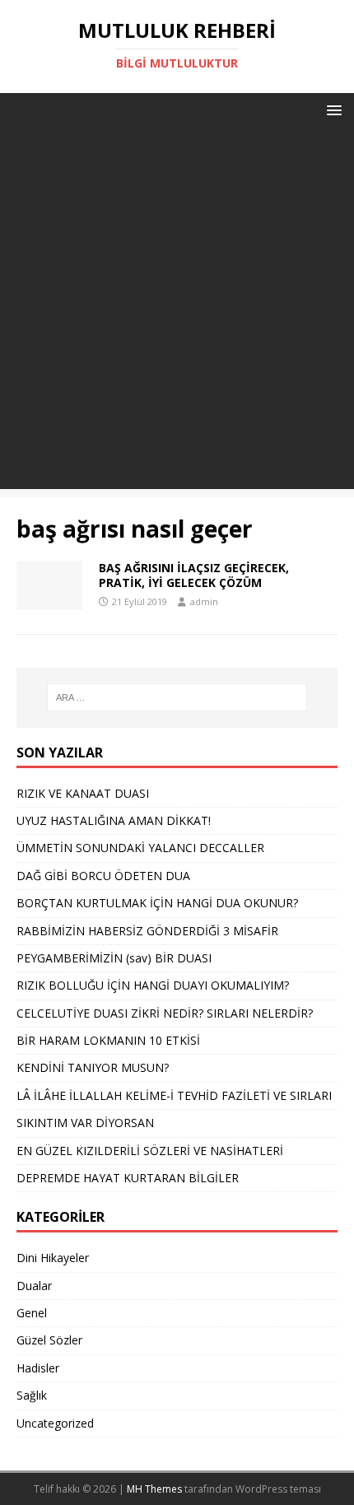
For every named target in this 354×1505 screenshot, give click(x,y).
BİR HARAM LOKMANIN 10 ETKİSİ (108, 1040)
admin (204, 601)
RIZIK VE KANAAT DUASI (82, 793)
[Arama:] (177, 697)
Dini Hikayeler (52, 1257)
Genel (31, 1313)
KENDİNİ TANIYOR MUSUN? (92, 1067)
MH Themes (154, 1489)
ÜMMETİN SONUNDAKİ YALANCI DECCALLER (140, 847)
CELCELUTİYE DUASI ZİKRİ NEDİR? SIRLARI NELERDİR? (164, 1013)
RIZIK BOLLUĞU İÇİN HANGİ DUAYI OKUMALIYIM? (152, 985)
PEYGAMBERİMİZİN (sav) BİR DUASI (114, 958)
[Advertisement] (177, 312)
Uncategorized (55, 1423)
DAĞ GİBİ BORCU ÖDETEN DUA (103, 875)
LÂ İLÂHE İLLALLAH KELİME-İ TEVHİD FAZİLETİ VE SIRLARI (174, 1095)
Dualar (34, 1285)
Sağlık (31, 1395)
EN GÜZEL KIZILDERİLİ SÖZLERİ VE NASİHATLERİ (149, 1150)
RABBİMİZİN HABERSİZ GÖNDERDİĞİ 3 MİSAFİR (147, 931)
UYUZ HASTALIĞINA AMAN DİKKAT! (113, 820)
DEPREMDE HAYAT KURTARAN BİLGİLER (127, 1178)
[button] (331, 109)
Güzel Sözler (49, 1340)
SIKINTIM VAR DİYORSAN (85, 1122)
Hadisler (37, 1368)
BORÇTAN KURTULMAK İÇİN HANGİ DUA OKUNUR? (157, 903)
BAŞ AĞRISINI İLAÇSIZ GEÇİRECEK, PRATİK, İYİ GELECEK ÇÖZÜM (194, 575)
